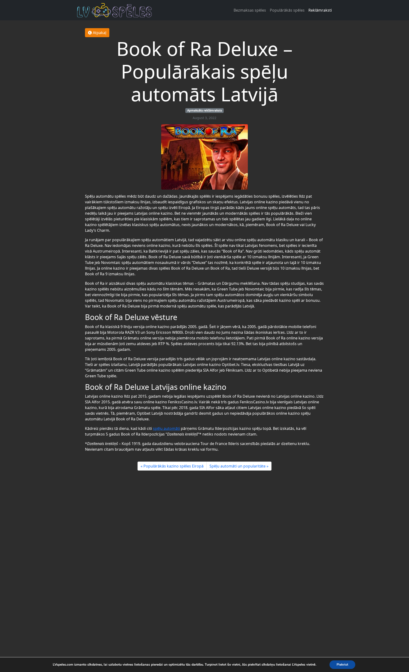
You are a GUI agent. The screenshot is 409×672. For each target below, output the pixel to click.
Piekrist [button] (342, 664)
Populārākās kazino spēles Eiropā (173, 466)
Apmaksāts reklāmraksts (204, 110)
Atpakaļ (99, 32)
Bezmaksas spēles (250, 10)
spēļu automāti (166, 428)
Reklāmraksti (320, 10)
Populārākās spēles (287, 10)
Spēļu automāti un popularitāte (237, 466)
